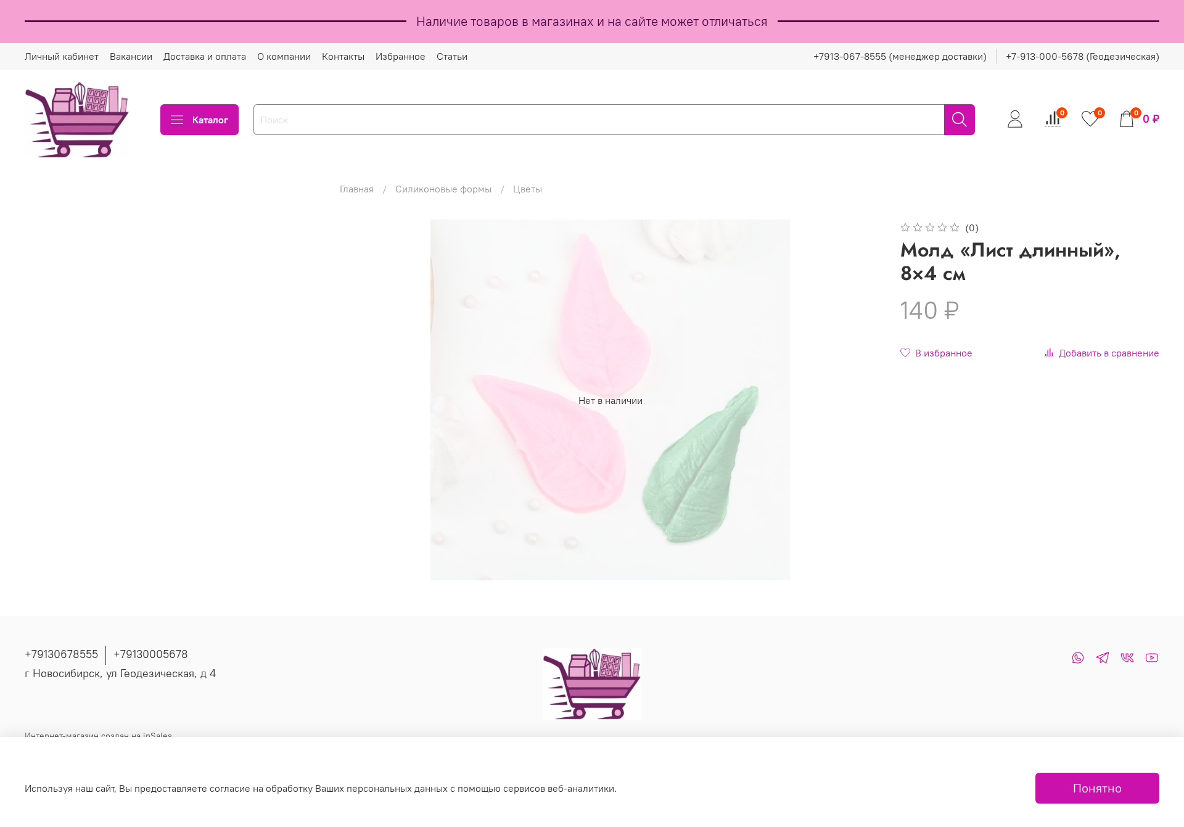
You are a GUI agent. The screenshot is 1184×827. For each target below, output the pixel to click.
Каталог (210, 119)
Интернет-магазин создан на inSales (98, 735)
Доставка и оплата (204, 56)
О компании (284, 56)
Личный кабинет (62, 56)
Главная (357, 189)
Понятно (1097, 788)
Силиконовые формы (443, 189)
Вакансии (131, 56)
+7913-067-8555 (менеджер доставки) (900, 56)
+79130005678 (150, 654)
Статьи (452, 56)
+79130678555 (61, 654)
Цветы (527, 189)
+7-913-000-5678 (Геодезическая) (1082, 56)
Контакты (343, 56)
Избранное (401, 56)
